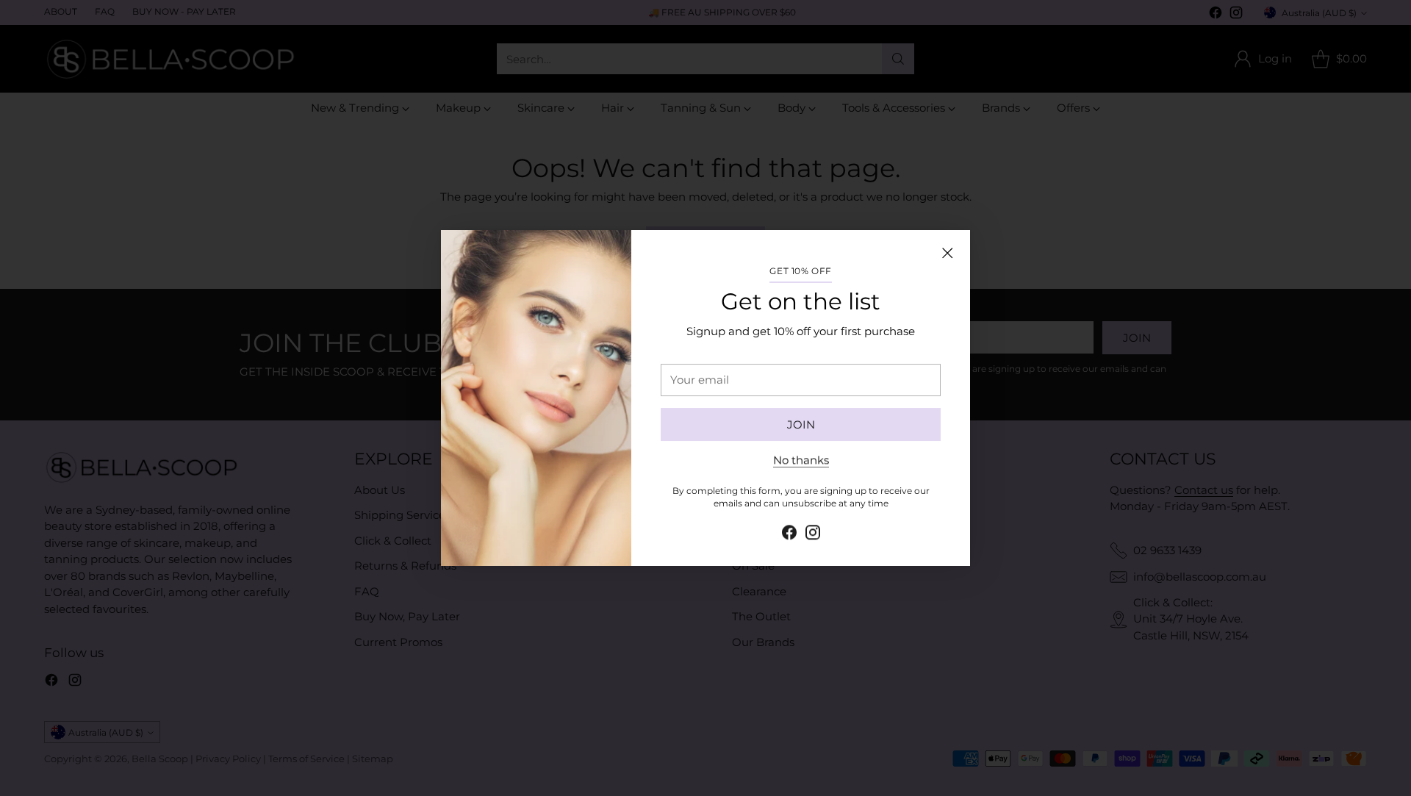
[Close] (947, 253)
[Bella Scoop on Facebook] (789, 533)
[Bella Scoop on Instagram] (813, 533)
